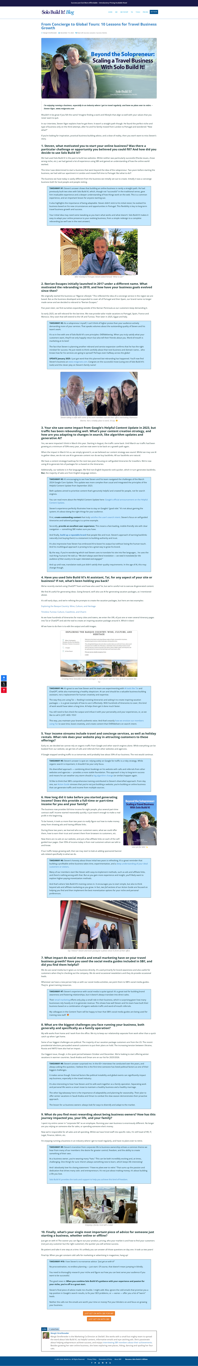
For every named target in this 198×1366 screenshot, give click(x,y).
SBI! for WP (124, 12)
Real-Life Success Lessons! (86, 33)
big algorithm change (103, 775)
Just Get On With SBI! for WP (99, 1313)
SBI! (116, 12)
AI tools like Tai (131, 688)
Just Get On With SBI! (99, 1319)
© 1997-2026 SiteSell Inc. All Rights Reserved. (70, 1359)
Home (110, 12)
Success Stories (101, 33)
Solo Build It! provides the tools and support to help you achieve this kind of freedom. (88, 1179)
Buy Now (154, 12)
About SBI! (117, 1359)
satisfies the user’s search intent (105, 517)
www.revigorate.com (77, 361)
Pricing (145, 12)
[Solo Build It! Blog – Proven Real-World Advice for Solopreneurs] (57, 11)
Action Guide (64, 784)
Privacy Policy (91, 1359)
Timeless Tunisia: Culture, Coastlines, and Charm (63, 611)
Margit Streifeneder (60, 1333)
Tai (132, 12)
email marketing (62, 999)
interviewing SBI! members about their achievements (127, 1342)
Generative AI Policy (105, 1359)
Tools (138, 12)
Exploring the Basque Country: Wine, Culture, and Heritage (68, 606)
